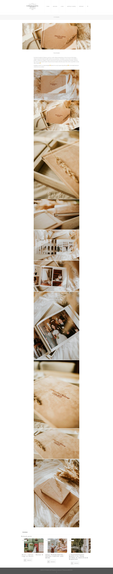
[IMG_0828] (56, 326)
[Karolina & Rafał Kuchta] (32, 6)
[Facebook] (56, 572)
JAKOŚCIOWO (70, 570)
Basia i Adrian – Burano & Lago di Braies (32, 555)
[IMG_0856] (56, 394)
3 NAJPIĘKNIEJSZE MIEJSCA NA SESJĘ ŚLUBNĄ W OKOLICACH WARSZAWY (78, 557)
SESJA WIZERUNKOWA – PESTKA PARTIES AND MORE (55, 556)
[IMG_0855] (56, 444)
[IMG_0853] (56, 165)
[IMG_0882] (56, 493)
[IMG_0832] (56, 245)
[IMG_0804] (56, 85)
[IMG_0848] (56, 115)
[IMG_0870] (56, 214)
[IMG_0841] (56, 276)
